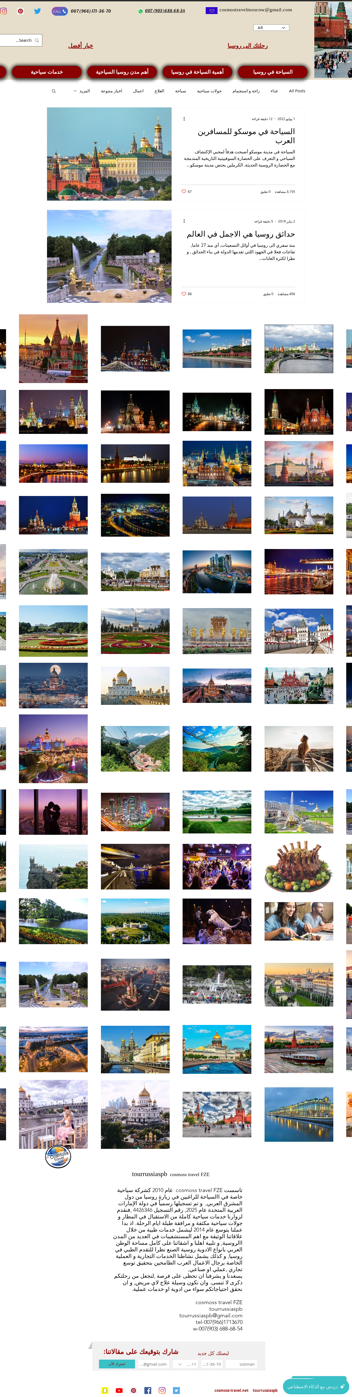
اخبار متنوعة (111, 90)
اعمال (138, 90)
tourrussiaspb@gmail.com (211, 1315)
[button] (53, 91)
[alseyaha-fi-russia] (37, 11)
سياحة (180, 90)
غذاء (274, 90)
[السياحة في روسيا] (104, 1390)
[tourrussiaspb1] (133, 1390)
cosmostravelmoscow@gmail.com (255, 9)
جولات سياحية (209, 90)
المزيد (84, 90)
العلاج (159, 90)
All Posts (297, 90)
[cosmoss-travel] (176, 1390)
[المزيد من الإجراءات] (182, 118)
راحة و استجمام (246, 90)
